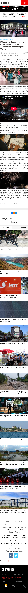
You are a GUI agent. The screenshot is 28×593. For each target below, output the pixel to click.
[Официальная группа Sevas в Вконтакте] (11, 555)
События (4, 13)
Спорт (14, 16)
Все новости (23, 227)
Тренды (12, 13)
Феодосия (15, 8)
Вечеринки (14, 546)
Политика (21, 14)
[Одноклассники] (14, 213)
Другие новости (6, 227)
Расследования (8, 14)
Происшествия (21, 13)
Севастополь (6, 7)
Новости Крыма (5, 543)
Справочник (23, 543)
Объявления (15, 543)
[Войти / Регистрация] (24, 2)
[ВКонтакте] (12, 213)
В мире (14, 10)
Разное (23, 16)
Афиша (5, 546)
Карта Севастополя (14, 548)
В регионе (23, 8)
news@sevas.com (10, 561)
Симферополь (6, 8)
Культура (5, 16)
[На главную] (4, 2)
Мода (23, 546)
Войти (14, 222)
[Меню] (10, 2)
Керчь (24, 7)
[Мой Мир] (16, 213)
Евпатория (16, 7)
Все (2, 525)
